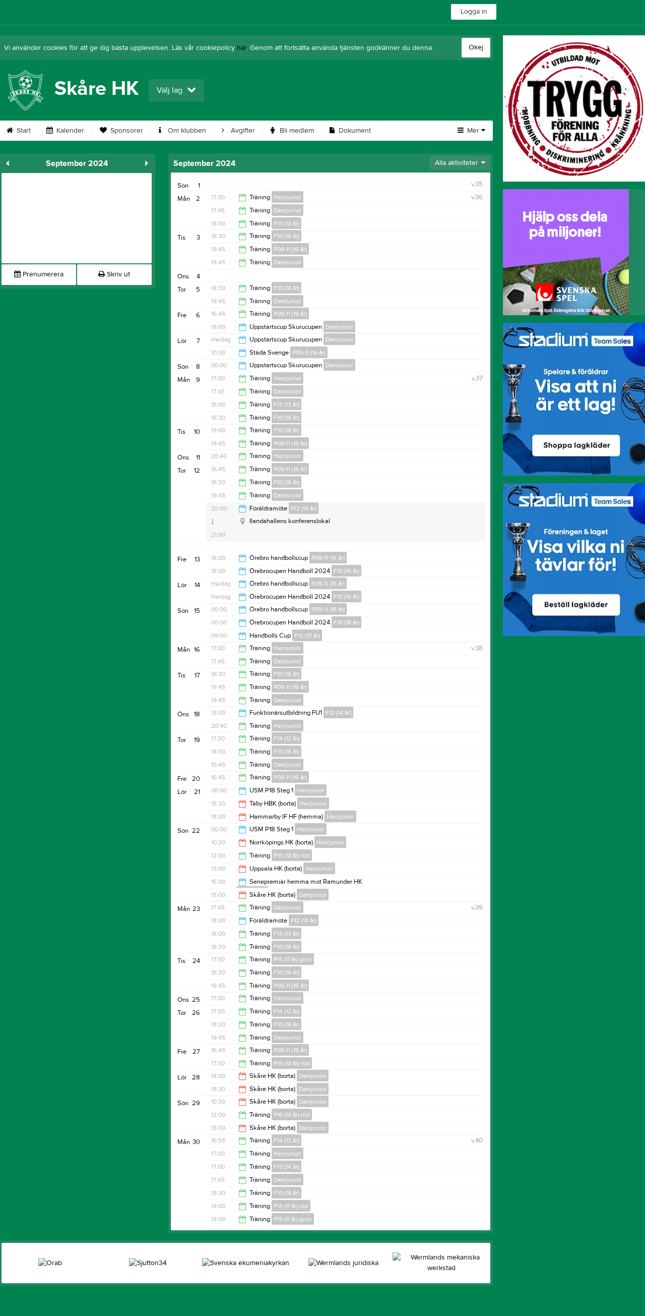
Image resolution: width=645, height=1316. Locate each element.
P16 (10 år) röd (292, 855)
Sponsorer (125, 130)
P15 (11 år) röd (291, 1206)
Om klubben (186, 130)
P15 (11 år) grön (293, 959)
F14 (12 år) (286, 738)
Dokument (354, 130)
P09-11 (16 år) (290, 249)
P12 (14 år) (303, 508)
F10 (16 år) (286, 236)
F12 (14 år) (338, 713)
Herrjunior (287, 197)
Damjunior (287, 210)
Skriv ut (117, 274)
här (241, 47)
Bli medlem (296, 130)
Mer (473, 130)
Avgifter (242, 130)
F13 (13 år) (286, 223)
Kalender (69, 130)
